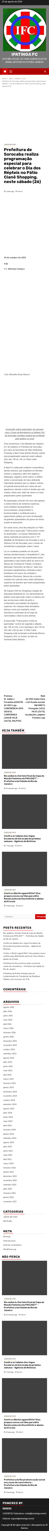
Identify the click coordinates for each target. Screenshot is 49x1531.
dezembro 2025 (10, 1041)
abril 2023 (7, 1159)
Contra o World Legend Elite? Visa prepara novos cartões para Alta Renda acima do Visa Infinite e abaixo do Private (24, 897)
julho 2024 (7, 1113)
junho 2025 (8, 1066)
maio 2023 (7, 1155)
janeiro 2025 (8, 1087)
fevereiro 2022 (9, 1193)
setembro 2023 (9, 1138)
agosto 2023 (8, 1142)
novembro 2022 (10, 1180)
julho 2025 (7, 1062)
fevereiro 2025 (9, 1083)
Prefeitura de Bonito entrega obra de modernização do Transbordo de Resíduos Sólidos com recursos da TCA (21, 976)
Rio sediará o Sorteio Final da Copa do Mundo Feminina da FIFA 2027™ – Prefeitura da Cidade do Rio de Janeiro (24, 780)
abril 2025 (7, 1075)
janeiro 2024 (8, 1134)
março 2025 (8, 1079)
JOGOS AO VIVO (10, 144)
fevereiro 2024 (9, 1130)
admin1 (20, 191)
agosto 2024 (8, 1108)
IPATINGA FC (24, 54)
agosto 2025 (8, 1058)
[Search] (45, 71)
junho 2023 (8, 1151)
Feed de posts (9, 1241)
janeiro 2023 (8, 1172)
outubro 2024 (9, 1100)
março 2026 (8, 1028)
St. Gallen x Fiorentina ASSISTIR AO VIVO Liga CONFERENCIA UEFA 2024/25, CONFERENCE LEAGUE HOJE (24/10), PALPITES (13, 708)
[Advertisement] (24, 115)
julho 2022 (7, 1189)
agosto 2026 (8, 1007)
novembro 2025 (10, 1045)
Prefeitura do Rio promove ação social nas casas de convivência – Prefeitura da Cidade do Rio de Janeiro (23, 966)
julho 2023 (7, 1146)
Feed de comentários (12, 1245)
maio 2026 (7, 1020)
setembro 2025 (9, 1053)
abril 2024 (7, 1125)
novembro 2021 (10, 1201)
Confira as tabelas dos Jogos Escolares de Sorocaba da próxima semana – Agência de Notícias (22, 839)
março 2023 (8, 1163)
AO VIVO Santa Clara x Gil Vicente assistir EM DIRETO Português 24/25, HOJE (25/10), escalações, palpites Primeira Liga (35, 707)
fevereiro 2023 (9, 1168)
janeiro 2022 (8, 1197)
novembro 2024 (10, 1096)
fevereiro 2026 (9, 1032)
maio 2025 (7, 1070)
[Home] (5, 71)
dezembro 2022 (10, 1176)
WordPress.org (9, 1249)
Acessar (6, 1236)
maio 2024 (7, 1121)
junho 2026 (8, 1016)
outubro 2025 (9, 1049)
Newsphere (37, 1525)
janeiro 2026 (8, 1037)
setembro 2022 (9, 1185)
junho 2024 (8, 1117)
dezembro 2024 (10, 1092)
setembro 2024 (9, 1104)
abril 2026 (7, 1024)
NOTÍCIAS (7, 1221)
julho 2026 (7, 1011)
